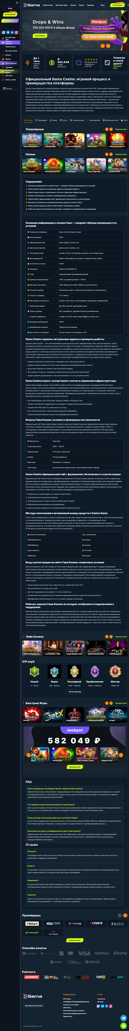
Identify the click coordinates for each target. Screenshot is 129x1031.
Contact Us (101, 999)
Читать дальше (74, 692)
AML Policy (67, 1007)
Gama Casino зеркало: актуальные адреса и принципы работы (53, 189)
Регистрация (10, 14)
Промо (81, 5)
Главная (30, 120)
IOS (13, 26)
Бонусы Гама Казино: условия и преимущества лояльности (52, 196)
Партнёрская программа (34, 1005)
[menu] (17, 2)
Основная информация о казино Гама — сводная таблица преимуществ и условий (61, 186)
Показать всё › (121, 129)
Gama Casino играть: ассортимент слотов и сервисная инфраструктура (57, 192)
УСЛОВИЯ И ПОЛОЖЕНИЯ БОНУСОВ (76, 1002)
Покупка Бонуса (78, 120)
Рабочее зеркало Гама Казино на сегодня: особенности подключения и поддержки (62, 209)
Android (3, 26)
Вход (10, 8)
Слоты (65, 120)
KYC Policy (67, 999)
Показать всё (74, 767)
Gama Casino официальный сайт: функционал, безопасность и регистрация (59, 199)
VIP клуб (100, 1002)
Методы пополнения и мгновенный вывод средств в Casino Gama (55, 202)
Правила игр (67, 1016)
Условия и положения (71, 1005)
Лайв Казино (48, 5)
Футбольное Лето (112, 120)
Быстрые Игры (62, 5)
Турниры (90, 5)
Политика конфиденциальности (74, 1013)
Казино (73, 5)
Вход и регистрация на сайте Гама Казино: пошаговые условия (54, 206)
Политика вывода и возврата (73, 1010)
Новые (54, 120)
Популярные (42, 120)
